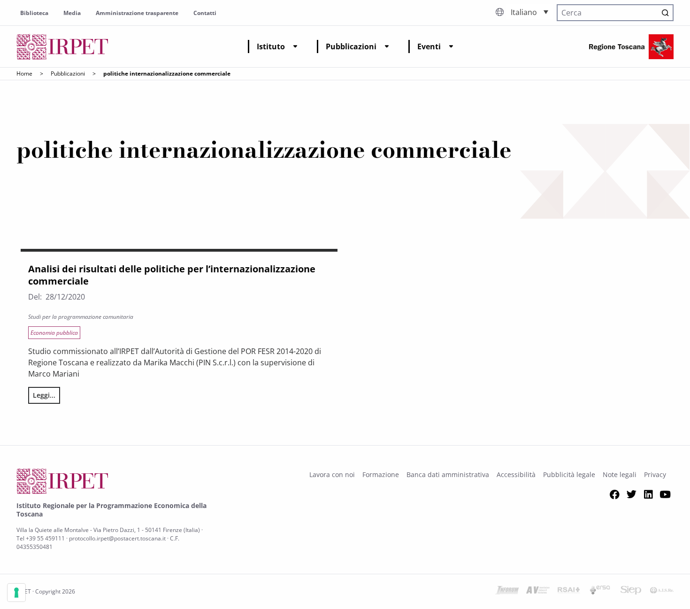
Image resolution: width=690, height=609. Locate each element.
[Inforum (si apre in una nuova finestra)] (507, 591)
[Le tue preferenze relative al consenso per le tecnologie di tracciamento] (16, 592)
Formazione (380, 474)
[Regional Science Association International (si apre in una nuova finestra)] (569, 591)
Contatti (204, 13)
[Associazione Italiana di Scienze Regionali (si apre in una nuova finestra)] (662, 591)
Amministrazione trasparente (137, 13)
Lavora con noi (332, 474)
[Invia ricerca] (665, 12)
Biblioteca (34, 13)
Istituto (271, 46)
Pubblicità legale (569, 474)
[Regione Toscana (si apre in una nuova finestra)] (631, 47)
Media (72, 13)
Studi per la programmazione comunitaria (80, 317)
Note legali (619, 474)
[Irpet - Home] (62, 47)
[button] (529, 11)
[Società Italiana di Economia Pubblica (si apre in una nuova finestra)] (631, 591)
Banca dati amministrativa (447, 474)
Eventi (429, 46)
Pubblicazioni (351, 46)
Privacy (655, 474)
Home (24, 73)
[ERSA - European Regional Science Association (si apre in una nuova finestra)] (600, 591)
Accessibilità (516, 474)
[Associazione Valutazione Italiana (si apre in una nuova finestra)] (538, 591)
